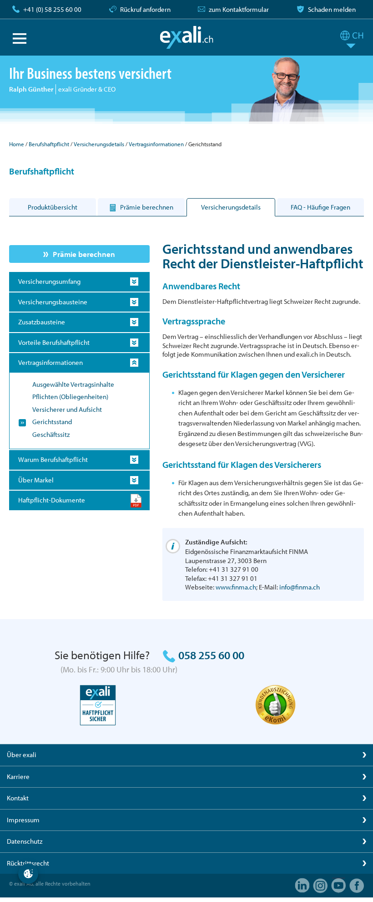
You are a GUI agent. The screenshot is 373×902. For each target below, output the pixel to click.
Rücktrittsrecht (28, 863)
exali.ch (186, 37)
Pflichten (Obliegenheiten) (70, 396)
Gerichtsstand (52, 421)
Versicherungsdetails (99, 144)
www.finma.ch (236, 587)
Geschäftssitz (51, 434)
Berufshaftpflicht (49, 144)
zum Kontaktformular (239, 9)
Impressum (23, 819)
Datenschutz (24, 841)
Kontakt (18, 798)
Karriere (18, 776)
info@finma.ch (299, 587)
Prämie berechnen (84, 254)
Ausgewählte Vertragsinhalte (73, 384)
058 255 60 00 (211, 655)
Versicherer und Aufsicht (67, 409)
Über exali (21, 754)
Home (16, 144)
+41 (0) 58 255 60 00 (52, 9)
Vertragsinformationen (156, 144)
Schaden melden (332, 9)
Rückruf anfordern (145, 9)
